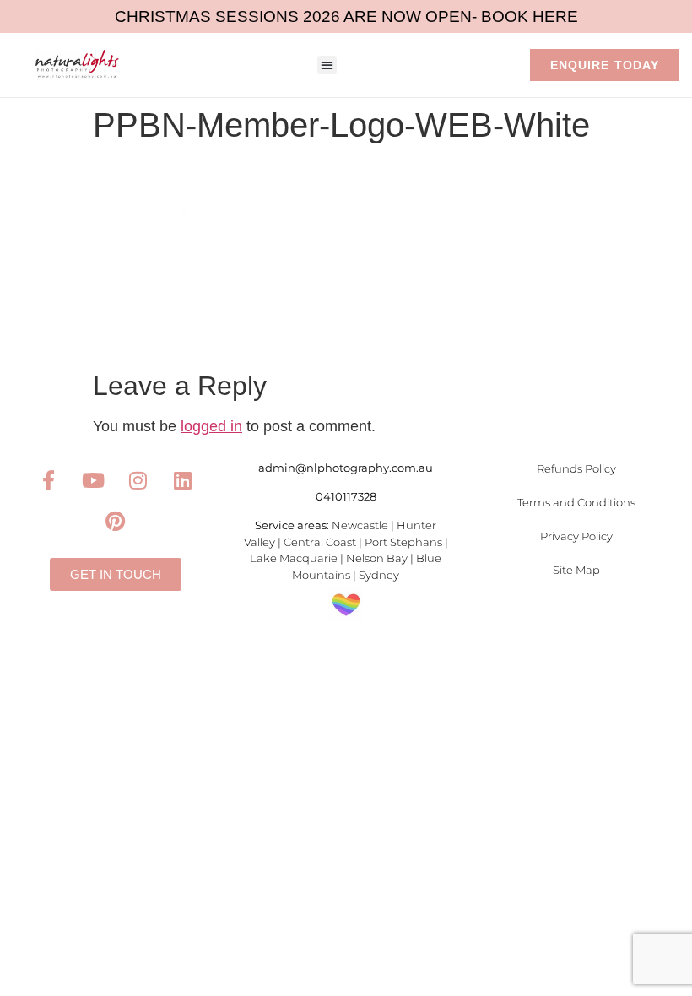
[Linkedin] (182, 480)
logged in (211, 426)
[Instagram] (137, 480)
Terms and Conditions (576, 502)
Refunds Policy (576, 468)
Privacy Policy (576, 536)
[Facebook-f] (48, 480)
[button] (327, 65)
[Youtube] (93, 480)
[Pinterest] (115, 521)
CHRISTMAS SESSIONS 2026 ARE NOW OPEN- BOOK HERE (346, 16)
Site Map (576, 569)
